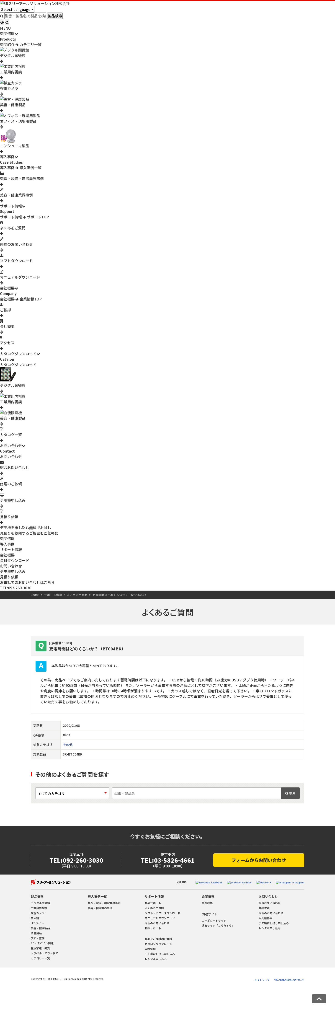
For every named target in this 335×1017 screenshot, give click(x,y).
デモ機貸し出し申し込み (160, 954)
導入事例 (7, 156)
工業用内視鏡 (39, 908)
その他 (67, 744)
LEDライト (37, 923)
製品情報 (7, 33)
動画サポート (153, 928)
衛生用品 (36, 933)
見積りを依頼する (29, 533)
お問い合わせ (11, 445)
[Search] (7, 22)
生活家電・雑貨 (40, 948)
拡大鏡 (35, 918)
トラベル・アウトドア (44, 953)
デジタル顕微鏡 (40, 903)
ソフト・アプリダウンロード (162, 913)
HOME (35, 595)
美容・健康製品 (40, 928)
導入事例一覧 (30, 167)
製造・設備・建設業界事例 (104, 903)
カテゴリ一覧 (30, 44)
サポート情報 (11, 206)
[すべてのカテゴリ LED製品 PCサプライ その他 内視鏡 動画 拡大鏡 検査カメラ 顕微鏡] (72, 793)
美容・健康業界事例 (100, 908)
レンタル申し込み (156, 959)
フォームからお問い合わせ (259, 860)
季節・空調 (37, 938)
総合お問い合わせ (270, 903)
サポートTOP (37, 217)
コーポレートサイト (214, 920)
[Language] (2, 22)
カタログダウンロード (18, 353)
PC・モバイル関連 (42, 943)
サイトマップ (262, 980)
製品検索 (55, 15)
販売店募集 (265, 918)
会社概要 (7, 288)
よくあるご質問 (77, 595)
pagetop (319, 998)
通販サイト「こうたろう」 (218, 925)
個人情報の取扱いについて (289, 980)
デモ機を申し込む (25, 527)
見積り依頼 (9, 577)
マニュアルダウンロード (160, 918)
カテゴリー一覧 (40, 958)
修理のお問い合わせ (157, 923)
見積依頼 (150, 949)
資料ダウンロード (14, 560)
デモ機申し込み (13, 571)
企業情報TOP (30, 299)
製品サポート (153, 903)
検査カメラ (37, 913)
